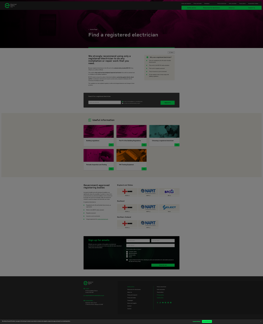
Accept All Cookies (207, 321)
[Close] (260, 321)
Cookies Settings (196, 321)
